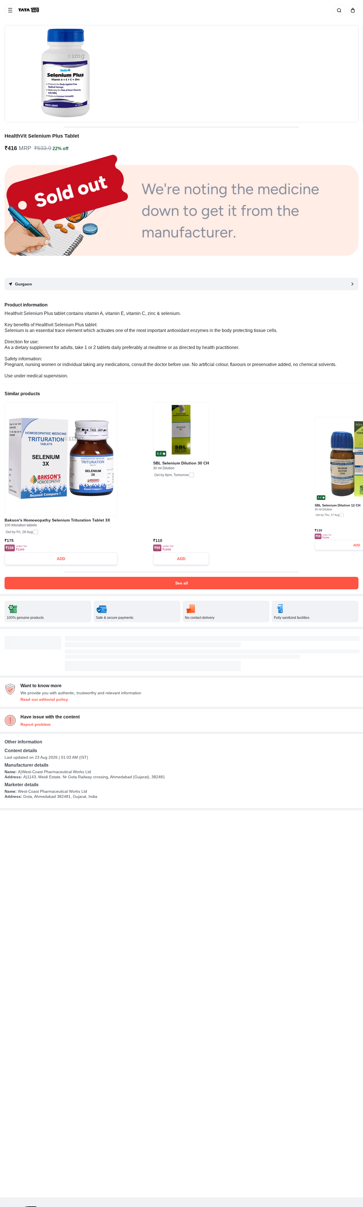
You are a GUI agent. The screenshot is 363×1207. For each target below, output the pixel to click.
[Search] (338, 10)
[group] (181, 73)
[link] (29, 10)
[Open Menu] (10, 10)
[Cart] (351, 10)
